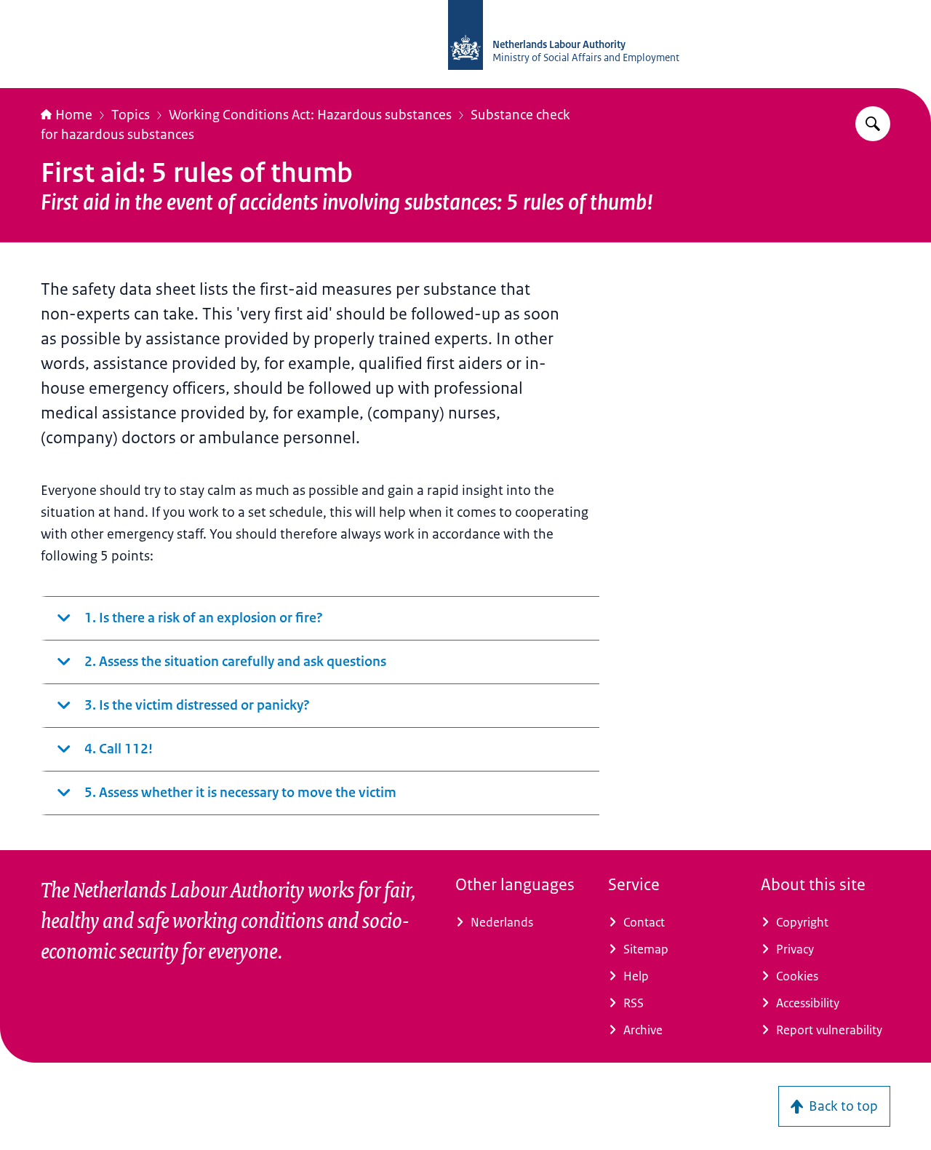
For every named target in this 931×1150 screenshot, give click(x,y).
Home (73, 115)
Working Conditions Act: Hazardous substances (310, 115)
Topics (130, 115)
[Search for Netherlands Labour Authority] (872, 123)
